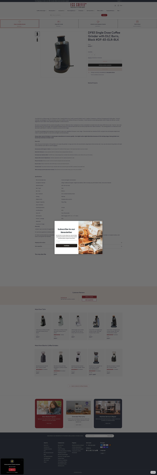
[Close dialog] (101, 222)
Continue (66, 245)
